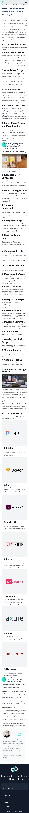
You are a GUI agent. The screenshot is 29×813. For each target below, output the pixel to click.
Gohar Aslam (15, 736)
